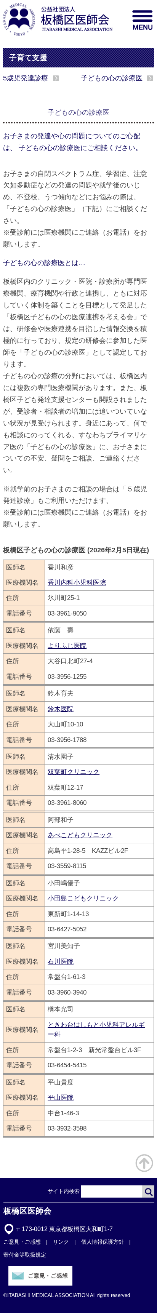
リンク (61, 1242)
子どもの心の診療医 (112, 78)
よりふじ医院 (67, 645)
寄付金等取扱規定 (24, 1255)
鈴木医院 (61, 709)
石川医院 (61, 961)
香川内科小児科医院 (77, 582)
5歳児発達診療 (25, 78)
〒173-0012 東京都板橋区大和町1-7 (64, 1229)
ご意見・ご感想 (22, 1242)
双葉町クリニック (73, 772)
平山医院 (61, 1097)
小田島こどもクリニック (83, 898)
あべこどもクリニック (80, 835)
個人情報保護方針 (102, 1242)
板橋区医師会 (27, 1210)
